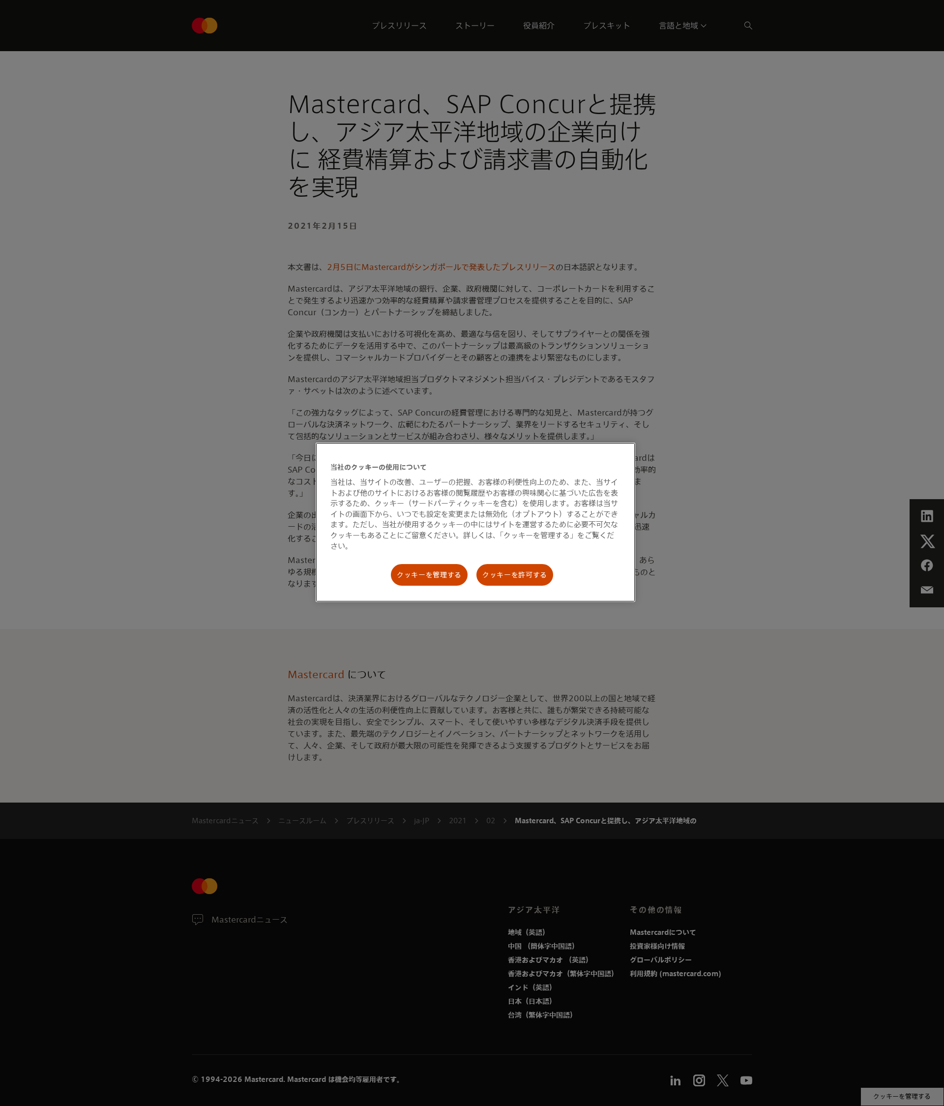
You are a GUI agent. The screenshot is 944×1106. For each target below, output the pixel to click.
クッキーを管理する (429, 574)
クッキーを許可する (514, 574)
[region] (475, 522)
